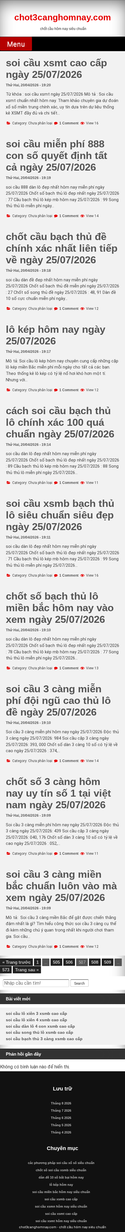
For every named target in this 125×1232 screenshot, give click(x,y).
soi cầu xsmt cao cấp (61, 1213)
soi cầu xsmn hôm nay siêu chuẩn (61, 1206)
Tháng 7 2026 (61, 1110)
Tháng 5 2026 (61, 1125)
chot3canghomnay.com (62, 17)
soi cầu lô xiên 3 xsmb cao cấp (36, 1013)
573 (5, 969)
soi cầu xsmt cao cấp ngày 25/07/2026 (56, 68)
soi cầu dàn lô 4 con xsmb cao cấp (40, 1026)
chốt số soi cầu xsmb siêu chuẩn (61, 1170)
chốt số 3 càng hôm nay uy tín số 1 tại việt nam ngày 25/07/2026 (58, 793)
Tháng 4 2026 (61, 1132)
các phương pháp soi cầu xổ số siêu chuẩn (61, 1163)
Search (79, 983)
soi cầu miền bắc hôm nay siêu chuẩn (61, 1192)
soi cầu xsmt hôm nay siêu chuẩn (61, 1221)
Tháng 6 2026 (61, 1118)
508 (94, 962)
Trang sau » (27, 969)
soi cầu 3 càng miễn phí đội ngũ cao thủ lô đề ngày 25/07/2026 (58, 700)
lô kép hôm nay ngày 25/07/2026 (55, 334)
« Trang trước (16, 962)
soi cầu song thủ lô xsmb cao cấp (39, 1032)
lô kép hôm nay (61, 1184)
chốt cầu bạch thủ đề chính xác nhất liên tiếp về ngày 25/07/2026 (61, 248)
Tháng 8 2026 (61, 1103)
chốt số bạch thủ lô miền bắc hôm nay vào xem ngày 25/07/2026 (60, 607)
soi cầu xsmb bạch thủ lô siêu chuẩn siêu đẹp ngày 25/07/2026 (60, 515)
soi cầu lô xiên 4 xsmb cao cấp (36, 1020)
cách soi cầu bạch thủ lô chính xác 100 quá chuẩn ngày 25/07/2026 (60, 422)
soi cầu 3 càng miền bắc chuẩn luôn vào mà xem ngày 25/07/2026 (61, 885)
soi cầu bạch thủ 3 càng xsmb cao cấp (44, 1038)
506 (69, 962)
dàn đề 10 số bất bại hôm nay (61, 1177)
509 (107, 962)
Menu (16, 44)
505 (56, 962)
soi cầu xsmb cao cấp (61, 1199)
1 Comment (68, 123)
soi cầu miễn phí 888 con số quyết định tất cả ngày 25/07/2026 (56, 155)
